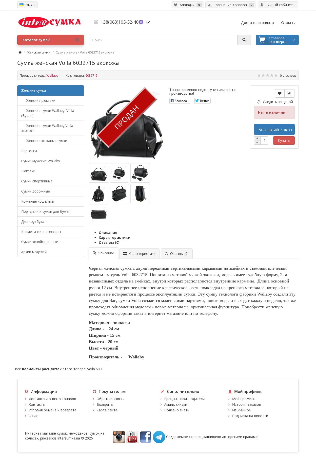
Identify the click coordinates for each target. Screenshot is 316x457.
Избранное (241, 410)
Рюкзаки (28, 171)
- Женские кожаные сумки (44, 140)
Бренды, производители (184, 398)
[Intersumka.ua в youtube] (132, 436)
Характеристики (114, 237)
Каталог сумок (36, 39)
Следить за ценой (277, 101)
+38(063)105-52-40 (119, 22)
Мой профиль (243, 398)
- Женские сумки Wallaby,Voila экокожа (47, 128)
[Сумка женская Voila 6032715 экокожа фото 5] (140, 193)
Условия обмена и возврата (52, 410)
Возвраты (105, 404)
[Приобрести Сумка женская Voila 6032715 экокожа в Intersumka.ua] (98, 173)
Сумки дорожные (35, 191)
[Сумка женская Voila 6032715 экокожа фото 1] (119, 173)
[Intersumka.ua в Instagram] (119, 436)
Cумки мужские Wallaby (40, 160)
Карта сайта (107, 410)
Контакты (37, 404)
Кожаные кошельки (37, 201)
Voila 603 (94, 369)
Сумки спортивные (37, 181)
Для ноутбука (32, 221)
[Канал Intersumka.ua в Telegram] (159, 436)
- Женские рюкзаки (38, 100)
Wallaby (52, 75)
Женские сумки (39, 52)
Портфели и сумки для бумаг (45, 211)
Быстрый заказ (275, 129)
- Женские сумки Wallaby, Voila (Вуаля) (47, 113)
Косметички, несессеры (41, 231)
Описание (108, 232)
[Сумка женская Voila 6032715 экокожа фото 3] (98, 193)
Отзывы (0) (109, 242)
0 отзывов (288, 75)
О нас (33, 415)
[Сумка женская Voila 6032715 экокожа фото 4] (119, 193)
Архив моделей (34, 251)
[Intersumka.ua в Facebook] (145, 436)
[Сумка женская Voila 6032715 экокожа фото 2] (140, 173)
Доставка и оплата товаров (52, 398)
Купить (284, 140)
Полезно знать (176, 410)
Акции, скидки (175, 404)
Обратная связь (110, 398)
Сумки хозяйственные (39, 241)
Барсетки (29, 150)
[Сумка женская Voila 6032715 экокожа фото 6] (98, 214)
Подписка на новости (250, 415)
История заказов (246, 404)
